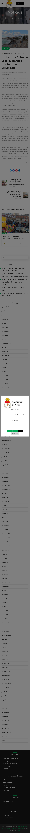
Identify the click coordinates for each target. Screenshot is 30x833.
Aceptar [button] (15, 430)
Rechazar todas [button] (15, 433)
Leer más (10, 430)
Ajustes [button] (20, 430)
